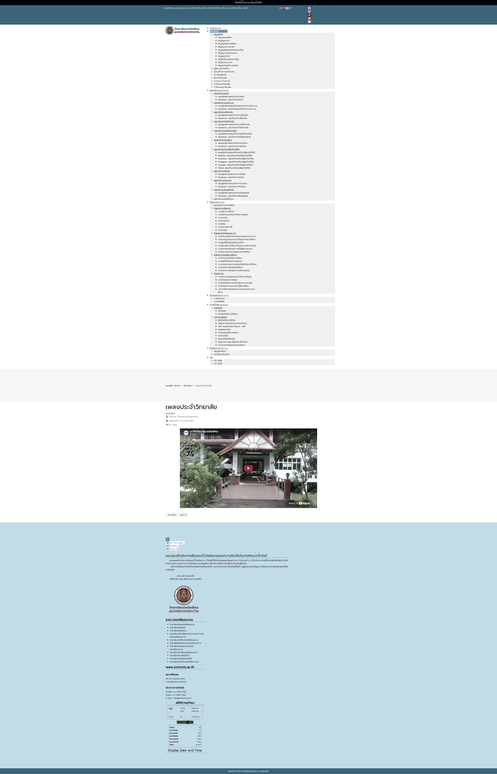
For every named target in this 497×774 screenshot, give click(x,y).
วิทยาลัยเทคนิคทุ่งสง (178, 630)
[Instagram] (320, 11)
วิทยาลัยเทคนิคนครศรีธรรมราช (182, 624)
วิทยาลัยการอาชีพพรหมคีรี (181, 658)
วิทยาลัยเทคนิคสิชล (177, 627)
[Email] (320, 21)
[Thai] (290, 8)
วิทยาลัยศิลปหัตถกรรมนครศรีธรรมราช (185, 643)
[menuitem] (215, 28)
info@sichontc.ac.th (182, 698)
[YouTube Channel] (320, 18)
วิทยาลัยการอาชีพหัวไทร (179, 655)
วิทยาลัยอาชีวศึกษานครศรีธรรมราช (184, 639)
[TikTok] (320, 15)
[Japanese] (287, 8)
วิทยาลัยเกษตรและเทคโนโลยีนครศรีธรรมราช (181, 648)
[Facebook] (320, 8)
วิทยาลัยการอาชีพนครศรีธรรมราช (183, 652)
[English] (280, 8)
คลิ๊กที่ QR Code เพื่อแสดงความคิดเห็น (185, 578)
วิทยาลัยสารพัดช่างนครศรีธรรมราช (184, 661)
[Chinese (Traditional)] (284, 8)
